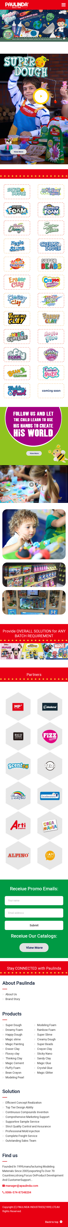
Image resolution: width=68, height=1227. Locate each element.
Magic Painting (15, 1044)
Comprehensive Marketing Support (27, 1117)
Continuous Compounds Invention (27, 1112)
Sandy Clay (44, 1058)
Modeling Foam (46, 1025)
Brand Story (13, 999)
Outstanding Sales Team (21, 1140)
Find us (10, 1155)
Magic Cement (15, 1063)
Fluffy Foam (13, 1068)
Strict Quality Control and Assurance (28, 1126)
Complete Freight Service (21, 1136)
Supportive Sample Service (22, 1121)
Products (12, 1014)
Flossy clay (12, 1053)
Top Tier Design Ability (19, 1107)
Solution (11, 1091)
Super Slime (44, 1034)
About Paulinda (18, 983)
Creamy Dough (46, 1039)
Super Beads (45, 1044)
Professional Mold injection (23, 1131)
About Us (11, 994)
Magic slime (13, 1039)
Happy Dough (14, 1034)
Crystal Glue (44, 1068)
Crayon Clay (44, 1048)
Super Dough (14, 1025)
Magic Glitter (45, 1072)
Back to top (51, 1222)
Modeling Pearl (15, 1077)
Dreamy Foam (14, 1029)
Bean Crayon (13, 1072)
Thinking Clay (14, 1058)
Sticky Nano (44, 1053)
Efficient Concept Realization (24, 1102)
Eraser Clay (13, 1048)
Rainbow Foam (46, 1029)
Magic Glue (44, 1063)
